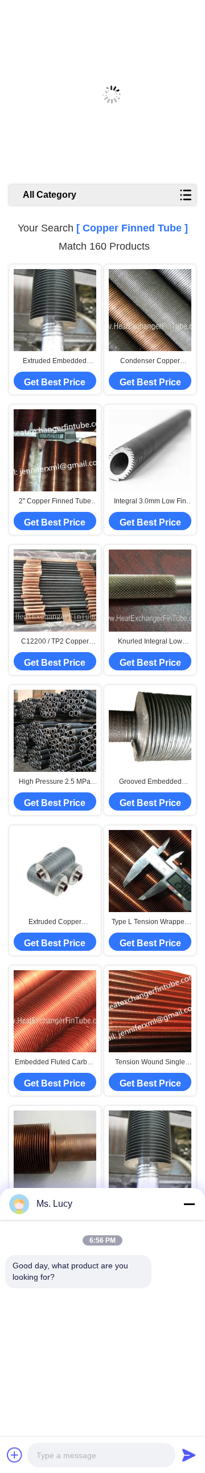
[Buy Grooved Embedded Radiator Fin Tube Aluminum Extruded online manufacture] (150, 731)
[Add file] (15, 1454)
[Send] (189, 1454)
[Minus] (189, 1204)
